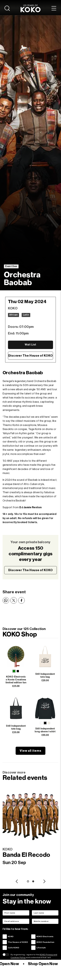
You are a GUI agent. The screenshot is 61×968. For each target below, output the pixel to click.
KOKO (11, 936)
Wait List (30, 344)
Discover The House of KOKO (30, 355)
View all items (30, 750)
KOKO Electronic (45, 936)
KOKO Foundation (45, 942)
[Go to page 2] (33, 881)
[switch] (6, 954)
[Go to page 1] (28, 881)
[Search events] (7, 8)
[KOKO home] (30, 8)
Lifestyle (41, 948)
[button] (14, 671)
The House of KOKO (18, 942)
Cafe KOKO (13, 948)
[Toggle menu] (54, 8)
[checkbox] (5, 936)
